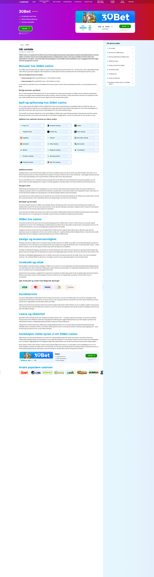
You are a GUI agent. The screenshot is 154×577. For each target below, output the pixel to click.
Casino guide (112, 1)
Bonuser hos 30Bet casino (116, 52)
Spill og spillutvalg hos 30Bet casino (119, 57)
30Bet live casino (113, 61)
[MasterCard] (36, 287)
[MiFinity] (59, 287)
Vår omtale (112, 48)
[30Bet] (105, 17)
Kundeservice (112, 74)
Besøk (24, 29)
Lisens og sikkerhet (114, 78)
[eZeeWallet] (70, 287)
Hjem (22, 45)
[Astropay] (47, 287)
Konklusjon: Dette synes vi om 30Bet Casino (119, 83)
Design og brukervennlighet (117, 65)
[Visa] (24, 287)
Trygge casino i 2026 (44, 1)
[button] (0, 287)
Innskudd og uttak (114, 69)
